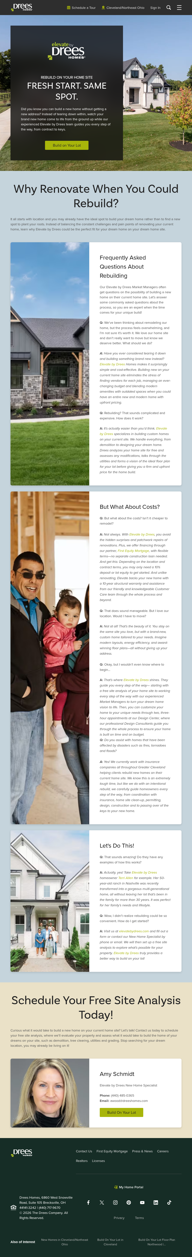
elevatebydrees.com (134, 931)
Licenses (98, 1160)
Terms (139, 1217)
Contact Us (84, 1151)
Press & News (142, 1151)
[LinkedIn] (156, 1202)
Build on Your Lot (67, 145)
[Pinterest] (129, 1202)
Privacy (119, 1217)
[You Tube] (142, 1202)
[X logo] (102, 1202)
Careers (163, 1151)
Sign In (155, 7)
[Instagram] (115, 1202)
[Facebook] (88, 1202)
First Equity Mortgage (133, 551)
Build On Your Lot (121, 1112)
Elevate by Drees (112, 364)
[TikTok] (169, 1202)
